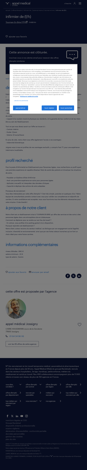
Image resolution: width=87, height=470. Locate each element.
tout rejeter (49, 108)
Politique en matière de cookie (29, 96)
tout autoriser (66, 108)
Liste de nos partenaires (21, 100)
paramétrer (20, 108)
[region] (43, 89)
